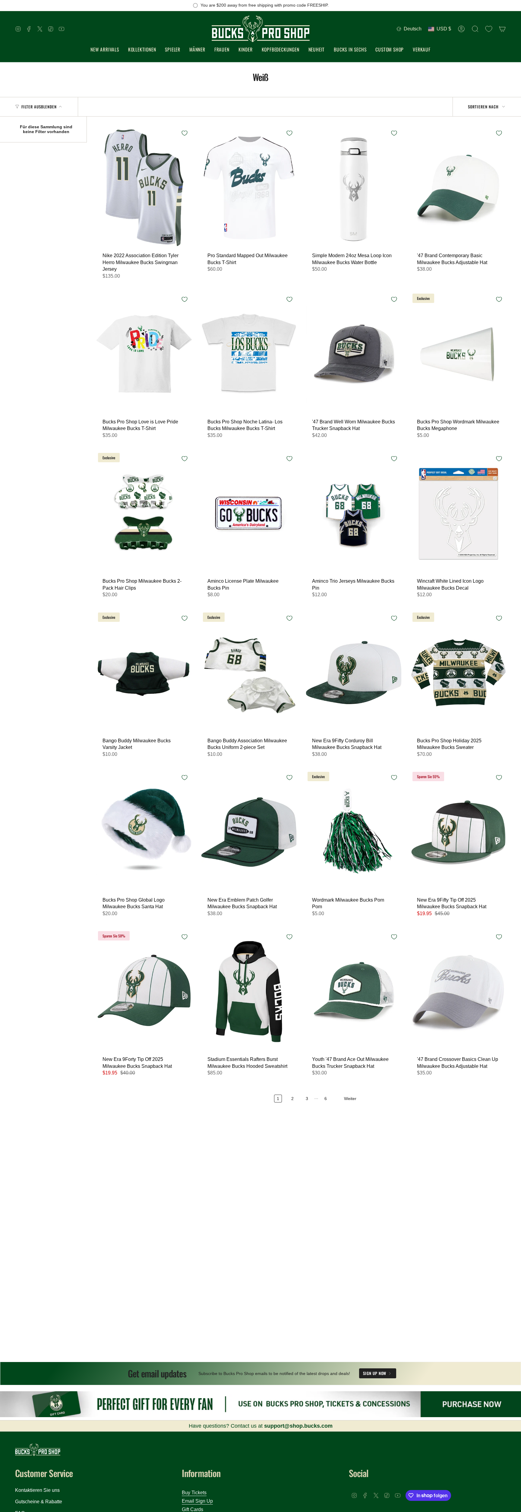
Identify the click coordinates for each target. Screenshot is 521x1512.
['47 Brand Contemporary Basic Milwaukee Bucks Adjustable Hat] (458, 187)
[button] (142, 50)
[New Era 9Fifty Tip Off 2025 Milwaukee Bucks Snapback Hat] (458, 832)
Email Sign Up (197, 1501)
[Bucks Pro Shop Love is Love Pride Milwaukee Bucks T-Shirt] (144, 354)
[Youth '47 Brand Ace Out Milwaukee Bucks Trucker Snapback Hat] (353, 991)
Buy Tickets (194, 1492)
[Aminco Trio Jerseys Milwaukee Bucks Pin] (353, 513)
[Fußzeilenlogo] (37, 1450)
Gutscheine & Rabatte (38, 1501)
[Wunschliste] (488, 29)
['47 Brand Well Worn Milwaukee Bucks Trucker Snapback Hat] (353, 354)
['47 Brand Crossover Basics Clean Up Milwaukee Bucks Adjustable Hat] (458, 991)
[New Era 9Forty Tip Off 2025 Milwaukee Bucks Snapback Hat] (144, 991)
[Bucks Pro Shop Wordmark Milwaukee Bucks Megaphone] (458, 354)
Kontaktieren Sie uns (37, 1490)
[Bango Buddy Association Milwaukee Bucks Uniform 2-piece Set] (249, 672)
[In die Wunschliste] (184, 133)
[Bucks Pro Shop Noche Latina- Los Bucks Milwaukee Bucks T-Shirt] (249, 354)
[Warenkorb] (502, 29)
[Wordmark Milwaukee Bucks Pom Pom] (353, 832)
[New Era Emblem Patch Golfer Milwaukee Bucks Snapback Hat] (249, 832)
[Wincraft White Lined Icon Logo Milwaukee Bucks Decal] (458, 513)
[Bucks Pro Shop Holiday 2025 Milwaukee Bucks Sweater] (458, 672)
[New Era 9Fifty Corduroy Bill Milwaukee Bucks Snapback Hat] (353, 672)
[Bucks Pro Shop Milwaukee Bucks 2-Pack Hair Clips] (144, 513)
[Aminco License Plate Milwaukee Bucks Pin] (249, 513)
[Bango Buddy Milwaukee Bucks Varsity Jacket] (144, 672)
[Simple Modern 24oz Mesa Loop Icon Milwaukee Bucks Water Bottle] (353, 187)
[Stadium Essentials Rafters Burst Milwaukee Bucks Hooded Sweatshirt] (249, 991)
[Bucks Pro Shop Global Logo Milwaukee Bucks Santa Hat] (144, 832)
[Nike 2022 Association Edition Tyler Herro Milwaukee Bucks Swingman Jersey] (144, 187)
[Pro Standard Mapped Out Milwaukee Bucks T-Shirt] (249, 187)
